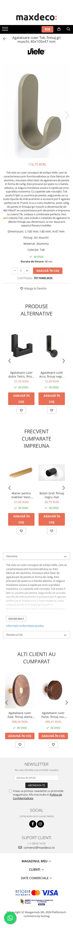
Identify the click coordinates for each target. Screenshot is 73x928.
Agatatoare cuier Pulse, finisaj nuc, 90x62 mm (53, 715)
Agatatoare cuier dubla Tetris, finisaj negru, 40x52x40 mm (21, 374)
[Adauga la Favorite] (21, 410)
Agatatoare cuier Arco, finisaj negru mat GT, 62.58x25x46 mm (51, 374)
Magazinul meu (35, 861)
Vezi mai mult (16, 618)
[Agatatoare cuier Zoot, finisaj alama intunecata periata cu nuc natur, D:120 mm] (19, 690)
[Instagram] (40, 824)
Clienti (35, 869)
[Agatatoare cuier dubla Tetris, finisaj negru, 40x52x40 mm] (21, 346)
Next (66, 115)
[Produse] (5, 30)
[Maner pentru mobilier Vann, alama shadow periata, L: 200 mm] (21, 472)
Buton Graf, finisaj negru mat (52, 495)
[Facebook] (32, 824)
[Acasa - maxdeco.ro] (36, 17)
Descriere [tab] (11, 556)
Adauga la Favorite (35, 288)
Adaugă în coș (47, 271)
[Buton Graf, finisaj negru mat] (52, 472)
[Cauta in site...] (68, 29)
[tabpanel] (36, 111)
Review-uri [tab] (14, 634)
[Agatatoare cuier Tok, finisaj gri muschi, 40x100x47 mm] (36, 111)
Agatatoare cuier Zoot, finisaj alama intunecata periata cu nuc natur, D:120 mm (19, 715)
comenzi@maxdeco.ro (39, 847)
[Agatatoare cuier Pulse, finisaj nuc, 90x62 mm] (53, 690)
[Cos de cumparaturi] (59, 29)
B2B (47, 29)
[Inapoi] (3, 38)
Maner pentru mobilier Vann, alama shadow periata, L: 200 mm (21, 495)
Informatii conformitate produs (25, 626)
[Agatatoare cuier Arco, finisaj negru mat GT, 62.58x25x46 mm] (52, 346)
